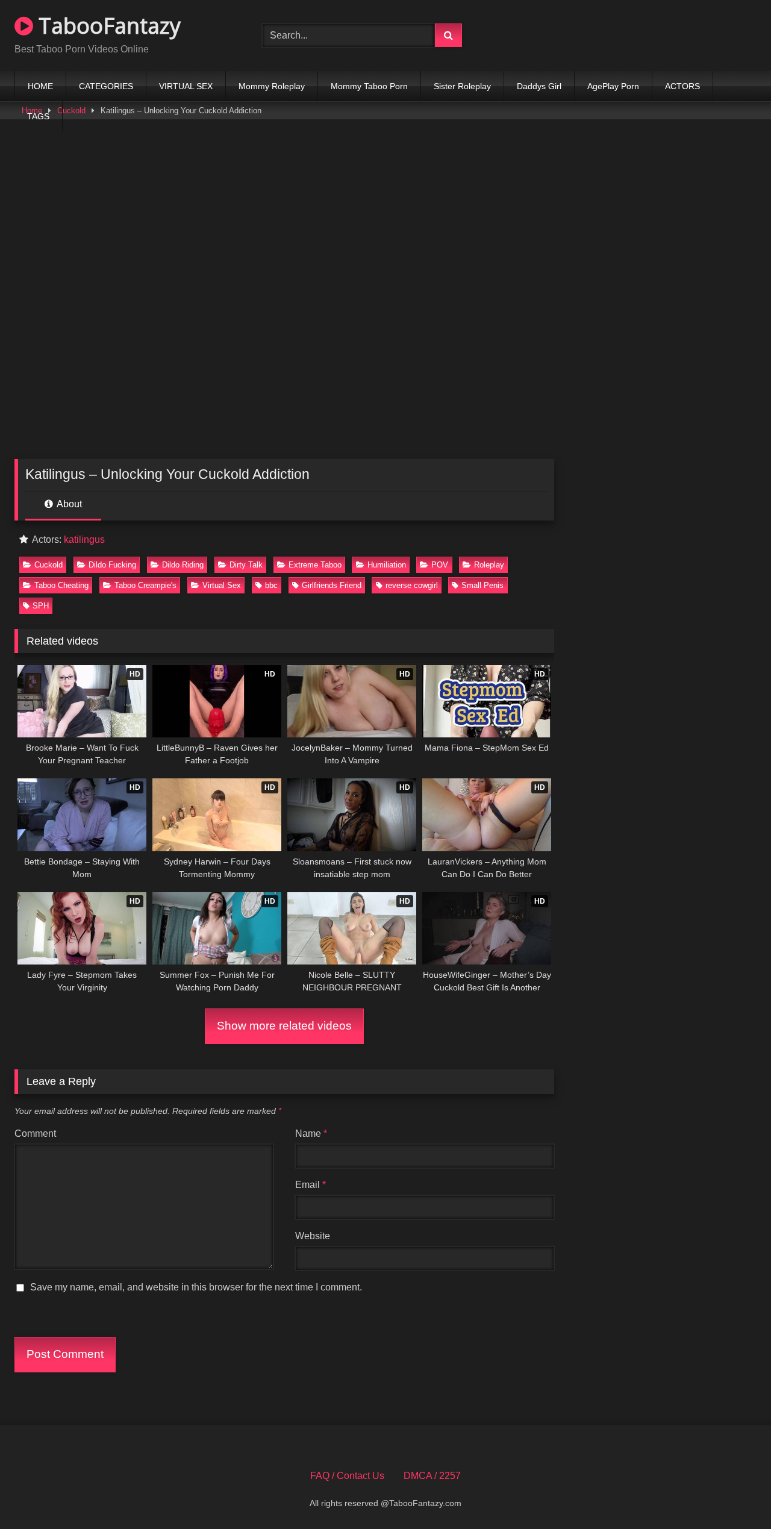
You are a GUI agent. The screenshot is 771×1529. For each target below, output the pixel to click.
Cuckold (48, 564)
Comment (35, 1133)
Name (311, 1133)
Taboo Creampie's (145, 585)
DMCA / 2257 (432, 1476)
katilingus (84, 539)
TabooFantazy (107, 25)
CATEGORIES (106, 86)
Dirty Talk (246, 564)
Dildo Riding (183, 564)
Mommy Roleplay (272, 86)
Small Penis (482, 585)
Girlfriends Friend (331, 585)
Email (310, 1185)
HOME (40, 86)
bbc (271, 585)
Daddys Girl (539, 86)
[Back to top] (733, 1493)
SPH (41, 605)
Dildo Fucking (112, 564)
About (68, 504)
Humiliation (386, 564)
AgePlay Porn (613, 86)
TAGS (38, 116)
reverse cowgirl (412, 585)
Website (312, 1236)
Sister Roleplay (462, 86)
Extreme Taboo (315, 564)
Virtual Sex (221, 585)
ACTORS (682, 86)
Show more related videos (284, 1025)
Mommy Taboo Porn (369, 86)
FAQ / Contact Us (347, 1476)
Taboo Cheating (61, 585)
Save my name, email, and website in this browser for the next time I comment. (196, 1287)
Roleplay (489, 564)
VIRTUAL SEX (186, 86)
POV (439, 564)
